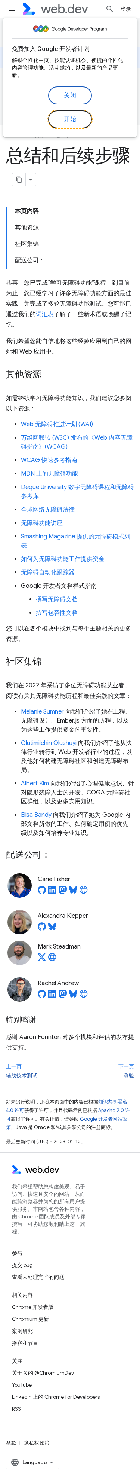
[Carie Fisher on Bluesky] (73, 892)
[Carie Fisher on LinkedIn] (52, 892)
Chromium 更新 (30, 1319)
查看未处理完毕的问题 (38, 1277)
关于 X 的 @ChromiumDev (43, 1372)
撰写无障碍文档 (57, 599)
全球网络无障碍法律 (48, 509)
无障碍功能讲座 (42, 523)
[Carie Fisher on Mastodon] (63, 892)
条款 (11, 1443)
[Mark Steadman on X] (42, 959)
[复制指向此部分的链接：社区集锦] (48, 662)
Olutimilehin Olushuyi (49, 743)
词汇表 (45, 314)
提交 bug (22, 1265)
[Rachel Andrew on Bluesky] (73, 996)
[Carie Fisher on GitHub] (42, 892)
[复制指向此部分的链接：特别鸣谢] (42, 1020)
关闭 (70, 95)
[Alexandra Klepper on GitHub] (42, 928)
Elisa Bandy (36, 815)
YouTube (22, 1384)
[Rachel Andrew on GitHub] (42, 996)
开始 (70, 119)
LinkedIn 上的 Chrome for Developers (56, 1396)
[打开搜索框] (109, 8)
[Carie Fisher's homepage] (84, 892)
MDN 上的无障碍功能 (49, 473)
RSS (16, 1408)
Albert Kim (35, 783)
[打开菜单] (11, 9)
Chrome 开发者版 (32, 1307)
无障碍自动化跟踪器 (48, 572)
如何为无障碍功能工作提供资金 (63, 559)
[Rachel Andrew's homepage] (84, 996)
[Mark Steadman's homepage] (52, 959)
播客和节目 (25, 1343)
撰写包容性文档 (57, 613)
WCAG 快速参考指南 (49, 460)
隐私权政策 (37, 1443)
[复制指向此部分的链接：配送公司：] (57, 855)
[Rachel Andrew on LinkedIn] (52, 996)
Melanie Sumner (42, 711)
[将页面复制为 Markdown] (19, 179)
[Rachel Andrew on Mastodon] (63, 996)
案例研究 (22, 1331)
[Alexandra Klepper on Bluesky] (52, 928)
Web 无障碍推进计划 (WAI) (57, 424)
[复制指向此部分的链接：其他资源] (48, 374)
